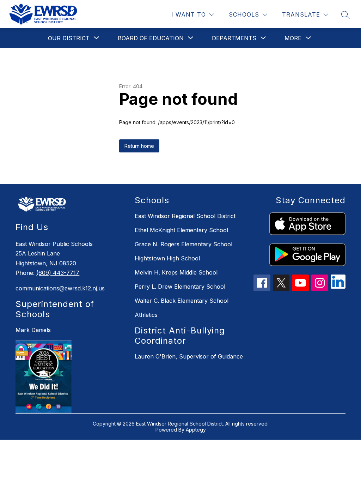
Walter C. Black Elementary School (181, 300)
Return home (139, 146)
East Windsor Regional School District (185, 215)
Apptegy (196, 430)
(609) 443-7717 (57, 272)
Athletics (146, 314)
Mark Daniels (33, 329)
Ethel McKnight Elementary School (181, 230)
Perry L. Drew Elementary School (180, 286)
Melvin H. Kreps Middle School (176, 272)
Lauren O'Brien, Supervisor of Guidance (189, 356)
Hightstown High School (167, 258)
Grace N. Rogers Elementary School (183, 244)
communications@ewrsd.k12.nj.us (60, 288)
